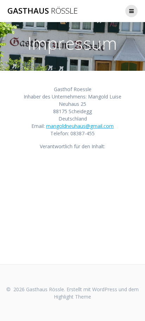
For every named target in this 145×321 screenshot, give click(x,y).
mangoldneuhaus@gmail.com (80, 126)
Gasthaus (42, 11)
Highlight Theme (72, 296)
